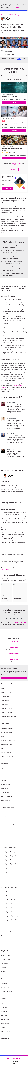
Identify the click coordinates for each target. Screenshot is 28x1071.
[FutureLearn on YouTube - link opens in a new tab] (17, 1058)
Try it (24, 58)
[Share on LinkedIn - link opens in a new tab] (14, 619)
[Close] (26, 1)
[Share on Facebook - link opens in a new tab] (6, 619)
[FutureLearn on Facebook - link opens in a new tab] (8, 1058)
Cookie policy (17, 7)
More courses (14, 61)
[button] (14, 102)
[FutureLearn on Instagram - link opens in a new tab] (11, 1058)
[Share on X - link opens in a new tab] (10, 619)
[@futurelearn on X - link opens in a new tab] (14, 1058)
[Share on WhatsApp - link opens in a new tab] (17, 619)
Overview (4, 58)
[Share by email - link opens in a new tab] (21, 619)
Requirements (12, 58)
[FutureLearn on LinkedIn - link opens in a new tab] (20, 1058)
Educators (19, 58)
